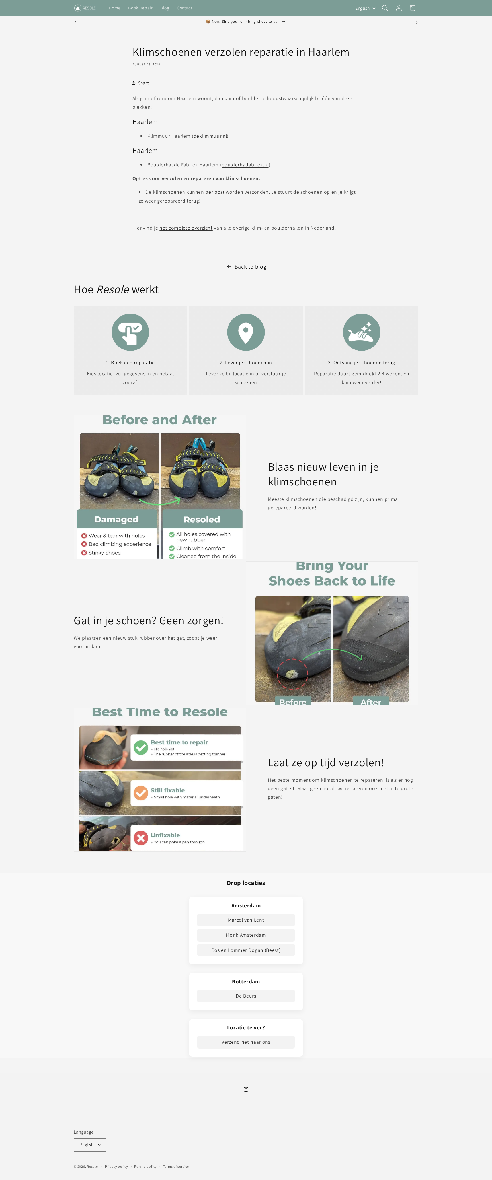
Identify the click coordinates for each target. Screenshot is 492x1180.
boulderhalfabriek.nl (245, 164)
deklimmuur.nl (210, 136)
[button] (385, 8)
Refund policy (145, 1166)
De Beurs (246, 995)
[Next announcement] (417, 22)
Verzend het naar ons (246, 1042)
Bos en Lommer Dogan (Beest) (246, 950)
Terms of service (176, 1166)
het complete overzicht (186, 228)
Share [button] (143, 82)
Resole (92, 1166)
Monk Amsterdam (246, 935)
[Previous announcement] (75, 22)
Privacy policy (116, 1166)
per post (214, 192)
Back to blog (250, 266)
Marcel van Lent (246, 920)
